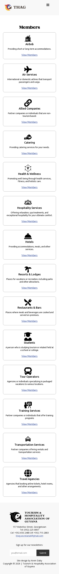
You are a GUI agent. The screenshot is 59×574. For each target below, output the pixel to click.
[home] (14, 7)
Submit (42, 552)
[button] (49, 5)
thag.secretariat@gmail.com (29, 535)
